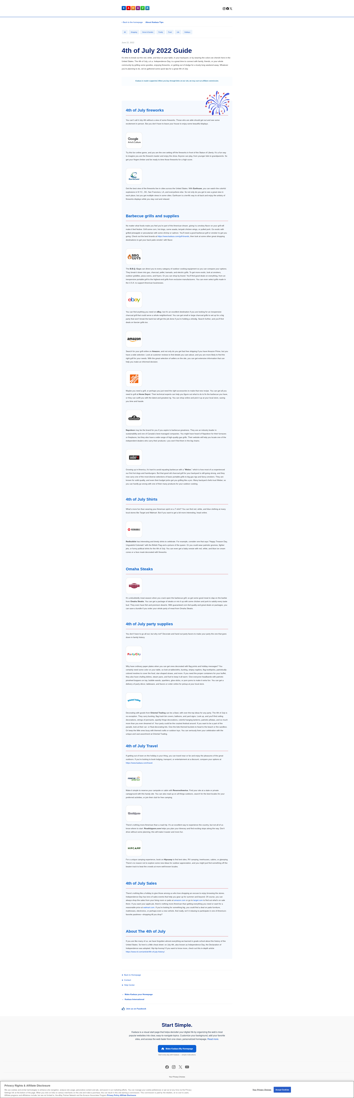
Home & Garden (147, 32)
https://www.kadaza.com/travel (139, 763)
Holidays (187, 32)
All (125, 32)
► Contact (126, 980)
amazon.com (179, 900)
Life (178, 32)
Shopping (134, 32)
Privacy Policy (113, 1095)
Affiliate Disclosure (128, 1095)
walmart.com (148, 907)
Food (170, 32)
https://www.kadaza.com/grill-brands (173, 236)
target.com (198, 900)
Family (160, 32)
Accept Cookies (282, 1089)
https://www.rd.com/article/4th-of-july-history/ (145, 952)
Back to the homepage (132, 22)
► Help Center (128, 985)
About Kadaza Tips (154, 22)
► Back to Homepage (131, 975)
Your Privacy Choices (262, 1089)
